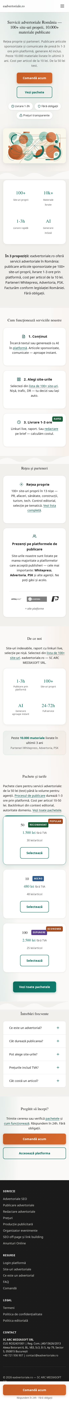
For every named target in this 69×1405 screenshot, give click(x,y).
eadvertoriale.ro (14, 6)
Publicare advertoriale (18, 1205)
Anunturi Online (14, 1243)
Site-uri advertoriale (17, 1269)
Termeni (9, 1308)
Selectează (34, 853)
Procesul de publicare (30, 796)
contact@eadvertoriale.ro (42, 1355)
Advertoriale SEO (15, 1199)
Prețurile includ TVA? (24, 1067)
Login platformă (14, 1263)
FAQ (6, 1282)
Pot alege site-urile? (23, 1054)
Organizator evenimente (20, 1230)
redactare (51, 429)
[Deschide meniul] (62, 6)
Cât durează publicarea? (26, 1041)
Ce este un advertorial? (25, 1028)
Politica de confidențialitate (22, 1314)
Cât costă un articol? (23, 1081)
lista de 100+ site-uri (43, 386)
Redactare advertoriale (19, 1212)
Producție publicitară (18, 1224)
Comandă (10, 1288)
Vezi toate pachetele (46, 810)
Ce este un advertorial (18, 1275)
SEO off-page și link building (23, 1237)
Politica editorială (15, 1320)
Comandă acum (34, 78)
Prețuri (8, 1218)
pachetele (52, 1118)
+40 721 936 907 (13, 1355)
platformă (20, 348)
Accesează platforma (34, 1153)
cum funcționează (16, 1123)
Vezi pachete (34, 92)
